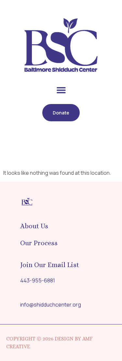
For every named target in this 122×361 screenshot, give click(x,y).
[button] (61, 90)
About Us (34, 226)
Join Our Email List (49, 265)
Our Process (39, 243)
